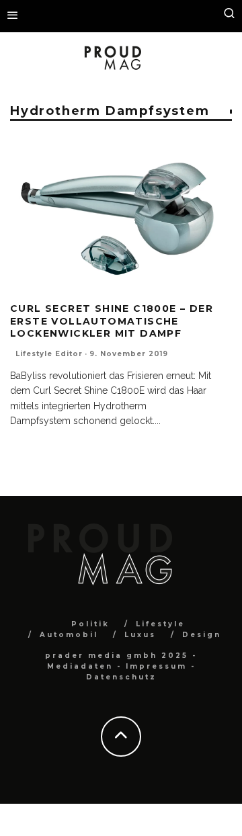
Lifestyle (160, 624)
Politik (90, 624)
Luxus (140, 634)
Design (201, 634)
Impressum (156, 666)
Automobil (69, 634)
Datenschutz (121, 677)
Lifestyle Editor (49, 353)
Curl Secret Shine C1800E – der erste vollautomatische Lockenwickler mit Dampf (111, 320)
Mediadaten (80, 666)
